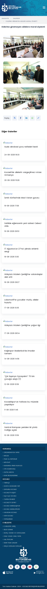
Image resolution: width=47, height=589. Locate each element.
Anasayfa (5, 18)
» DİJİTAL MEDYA (8, 472)
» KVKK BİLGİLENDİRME (10, 475)
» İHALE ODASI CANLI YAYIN (12, 536)
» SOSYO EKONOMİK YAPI (11, 486)
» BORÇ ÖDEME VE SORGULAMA (14, 533)
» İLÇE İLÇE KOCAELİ (9, 496)
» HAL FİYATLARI (8, 539)
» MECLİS (6, 456)
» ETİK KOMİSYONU (9, 469)
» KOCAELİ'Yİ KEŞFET (9, 493)
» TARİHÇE (6, 483)
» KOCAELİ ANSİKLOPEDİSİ (11, 509)
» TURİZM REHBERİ (9, 499)
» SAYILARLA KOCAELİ (10, 489)
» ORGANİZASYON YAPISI (11, 452)
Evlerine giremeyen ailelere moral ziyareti (21, 21)
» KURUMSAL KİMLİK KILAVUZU (12, 466)
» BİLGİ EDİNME (8, 530)
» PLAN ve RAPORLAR (10, 459)
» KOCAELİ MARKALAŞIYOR (11, 506)
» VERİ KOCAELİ (8, 516)
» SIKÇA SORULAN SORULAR (12, 546)
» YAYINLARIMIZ (8, 519)
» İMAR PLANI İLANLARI (10, 543)
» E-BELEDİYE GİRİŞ (9, 526)
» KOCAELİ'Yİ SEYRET (9, 502)
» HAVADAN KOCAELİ (10, 512)
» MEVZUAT (6, 462)
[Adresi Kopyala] (38, 118)
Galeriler (16, 18)
